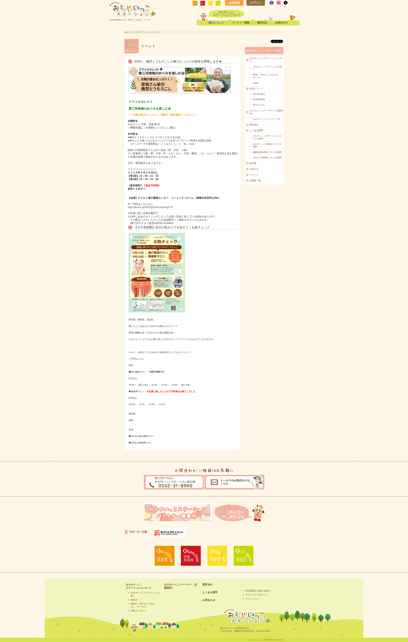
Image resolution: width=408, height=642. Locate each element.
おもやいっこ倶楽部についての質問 (267, 145)
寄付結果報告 (259, 99)
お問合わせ (208, 600)
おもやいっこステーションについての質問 (267, 137)
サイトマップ (252, 598)
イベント (254, 174)
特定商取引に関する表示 (257, 590)
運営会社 (254, 124)
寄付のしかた (259, 105)
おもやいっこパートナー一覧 (266, 119)
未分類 (253, 163)
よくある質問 (256, 130)
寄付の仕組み (259, 94)
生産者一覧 (255, 180)
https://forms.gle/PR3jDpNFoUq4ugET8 (150, 207)
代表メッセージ (138, 610)
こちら (141, 358)
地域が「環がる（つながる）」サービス (267, 76)
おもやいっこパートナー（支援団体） (266, 112)
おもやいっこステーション (136, 32)
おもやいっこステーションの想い (267, 68)
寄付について (256, 88)
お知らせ (254, 169)
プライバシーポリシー (256, 594)
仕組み (256, 83)
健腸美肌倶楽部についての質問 (267, 152)
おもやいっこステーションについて (266, 59)
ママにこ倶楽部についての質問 (267, 157)
